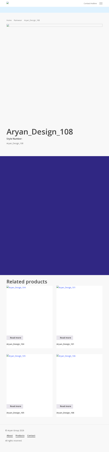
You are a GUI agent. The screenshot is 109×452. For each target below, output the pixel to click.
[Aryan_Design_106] (79, 377)
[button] (100, 3)
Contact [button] (31, 435)
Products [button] (20, 435)
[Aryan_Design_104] (30, 309)
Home (9, 20)
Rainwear (18, 20)
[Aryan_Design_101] (79, 309)
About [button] (10, 435)
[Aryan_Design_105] (30, 377)
